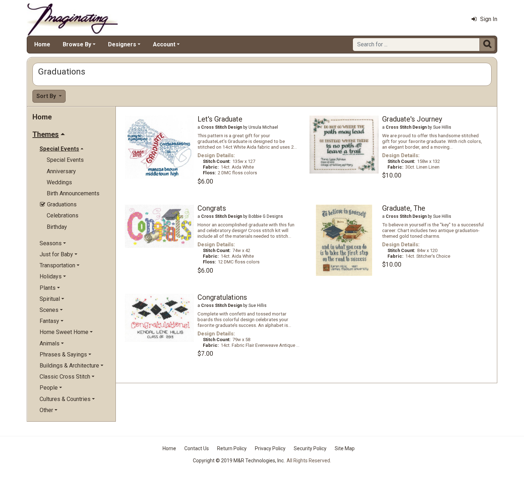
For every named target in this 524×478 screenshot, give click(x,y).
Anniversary (61, 171)
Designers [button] (122, 44)
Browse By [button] (77, 44)
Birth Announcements (73, 193)
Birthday (57, 226)
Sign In (488, 19)
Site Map (345, 448)
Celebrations (62, 215)
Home (42, 44)
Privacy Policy (270, 448)
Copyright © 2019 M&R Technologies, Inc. (239, 460)
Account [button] (164, 44)
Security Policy (310, 448)
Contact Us (196, 448)
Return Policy (232, 448)
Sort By (46, 96)
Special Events (65, 159)
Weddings (59, 182)
